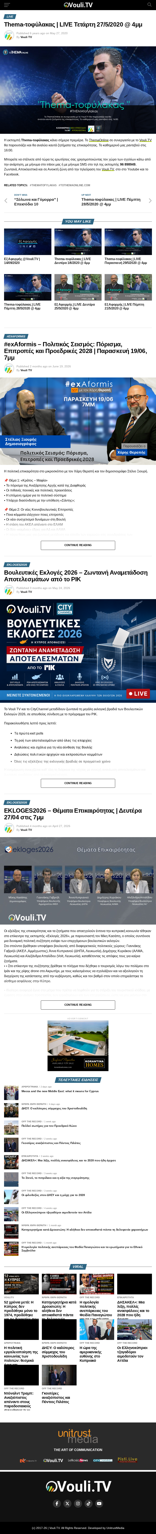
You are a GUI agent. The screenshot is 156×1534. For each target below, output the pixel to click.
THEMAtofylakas (44, 185)
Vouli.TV (145, 140)
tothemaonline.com (75, 185)
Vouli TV (26, 37)
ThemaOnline (99, 140)
